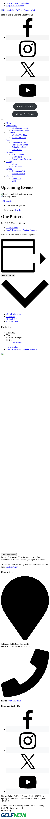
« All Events (6, 201)
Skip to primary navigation (17, 3)
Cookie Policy (12, 567)
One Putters (17, 342)
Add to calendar (8, 275)
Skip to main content (15, 6)
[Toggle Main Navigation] (2, 119)
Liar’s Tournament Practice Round (21, 230)
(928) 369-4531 (14, 701)
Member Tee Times (25, 114)
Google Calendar (13, 314)
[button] (11, 125)
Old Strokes (12, 228)
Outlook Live (12, 321)
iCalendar (10, 316)
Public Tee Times (25, 106)
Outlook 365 (11, 319)
